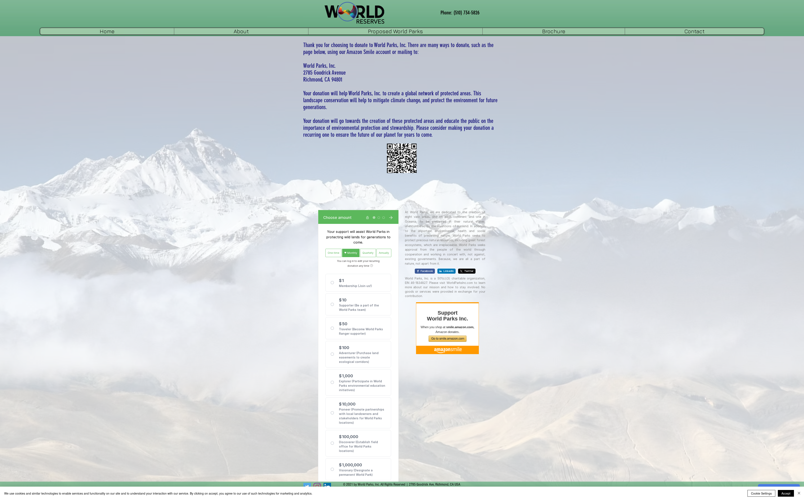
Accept (785, 493)
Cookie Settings (761, 493)
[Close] (798, 493)
